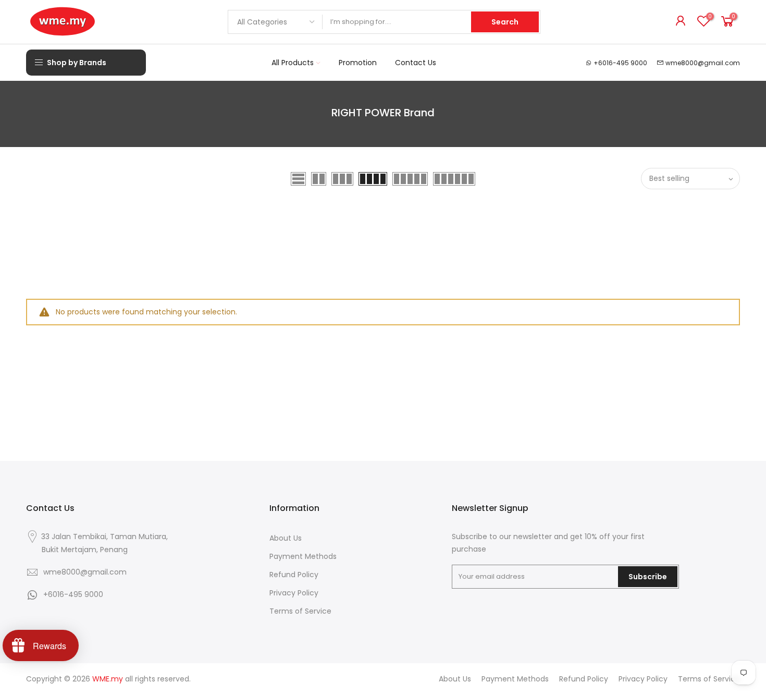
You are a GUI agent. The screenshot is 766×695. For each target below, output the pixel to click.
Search (504, 22)
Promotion (358, 62)
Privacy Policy (293, 593)
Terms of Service (300, 611)
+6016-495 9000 (620, 62)
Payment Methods (303, 556)
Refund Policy (293, 574)
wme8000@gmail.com (702, 62)
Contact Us (415, 62)
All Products (292, 62)
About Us (285, 538)
